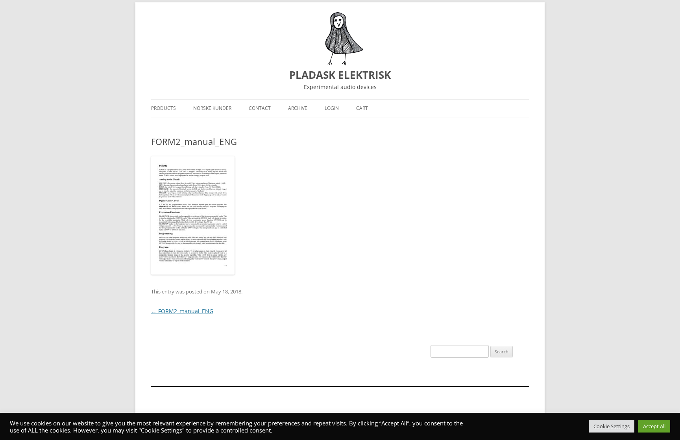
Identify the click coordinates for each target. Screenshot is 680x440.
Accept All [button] (654, 426)
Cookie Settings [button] (611, 426)
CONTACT (260, 108)
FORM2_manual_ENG (182, 311)
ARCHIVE (297, 108)
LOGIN (332, 108)
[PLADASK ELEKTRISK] (340, 38)
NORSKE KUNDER (212, 108)
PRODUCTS (163, 108)
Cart (362, 108)
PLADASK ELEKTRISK (340, 75)
